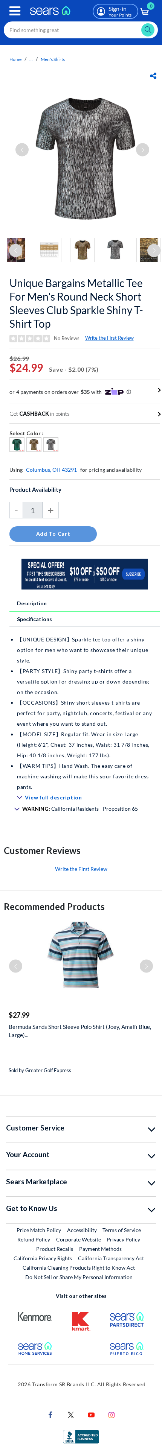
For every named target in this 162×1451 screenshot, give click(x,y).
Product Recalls (54, 1249)
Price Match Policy (39, 1230)
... (31, 59)
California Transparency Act (111, 1258)
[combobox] (81, 29)
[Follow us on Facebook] (50, 1414)
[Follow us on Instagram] (111, 1414)
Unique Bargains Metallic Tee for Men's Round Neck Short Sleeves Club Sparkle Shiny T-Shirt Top (76, 303)
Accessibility (82, 1230)
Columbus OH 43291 (51, 469)
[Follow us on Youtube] (91, 1414)
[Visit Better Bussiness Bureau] (81, 1436)
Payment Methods (100, 1249)
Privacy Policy (123, 1239)
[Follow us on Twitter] (70, 1414)
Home (15, 59)
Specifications (34, 619)
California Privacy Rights (43, 1258)
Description (32, 603)
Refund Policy (33, 1239)
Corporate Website (79, 1239)
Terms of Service (121, 1230)
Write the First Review (109, 338)
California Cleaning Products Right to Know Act (79, 1267)
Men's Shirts (53, 59)
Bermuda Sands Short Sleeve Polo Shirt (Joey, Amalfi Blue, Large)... (80, 1030)
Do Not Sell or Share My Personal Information (79, 1277)
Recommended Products (54, 906)
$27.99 (19, 1015)
